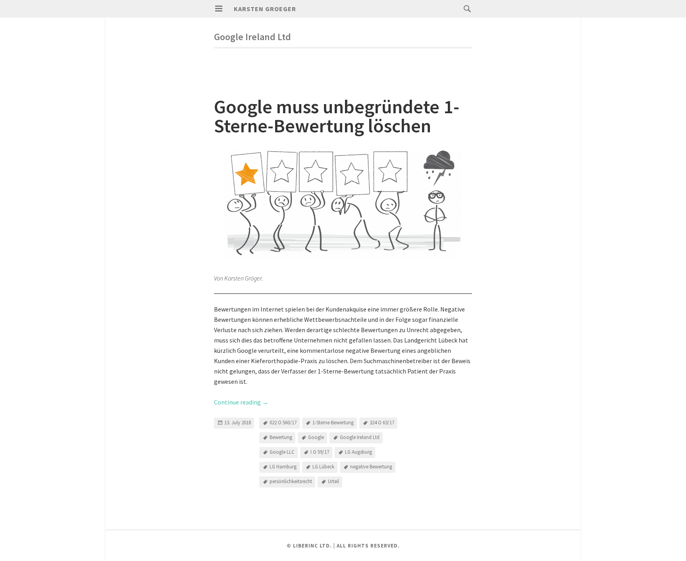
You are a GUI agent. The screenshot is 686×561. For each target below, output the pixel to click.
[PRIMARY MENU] (219, 9)
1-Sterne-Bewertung (333, 422)
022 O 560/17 (283, 422)
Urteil (333, 481)
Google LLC (282, 452)
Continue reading (241, 402)
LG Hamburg (283, 466)
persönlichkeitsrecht (291, 481)
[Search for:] (465, 8)
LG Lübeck (323, 466)
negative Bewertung (371, 466)
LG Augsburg (358, 452)
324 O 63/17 (382, 422)
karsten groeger (265, 9)
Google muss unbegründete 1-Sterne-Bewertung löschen (336, 116)
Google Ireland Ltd (360, 437)
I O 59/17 (319, 452)
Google (316, 437)
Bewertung (281, 437)
